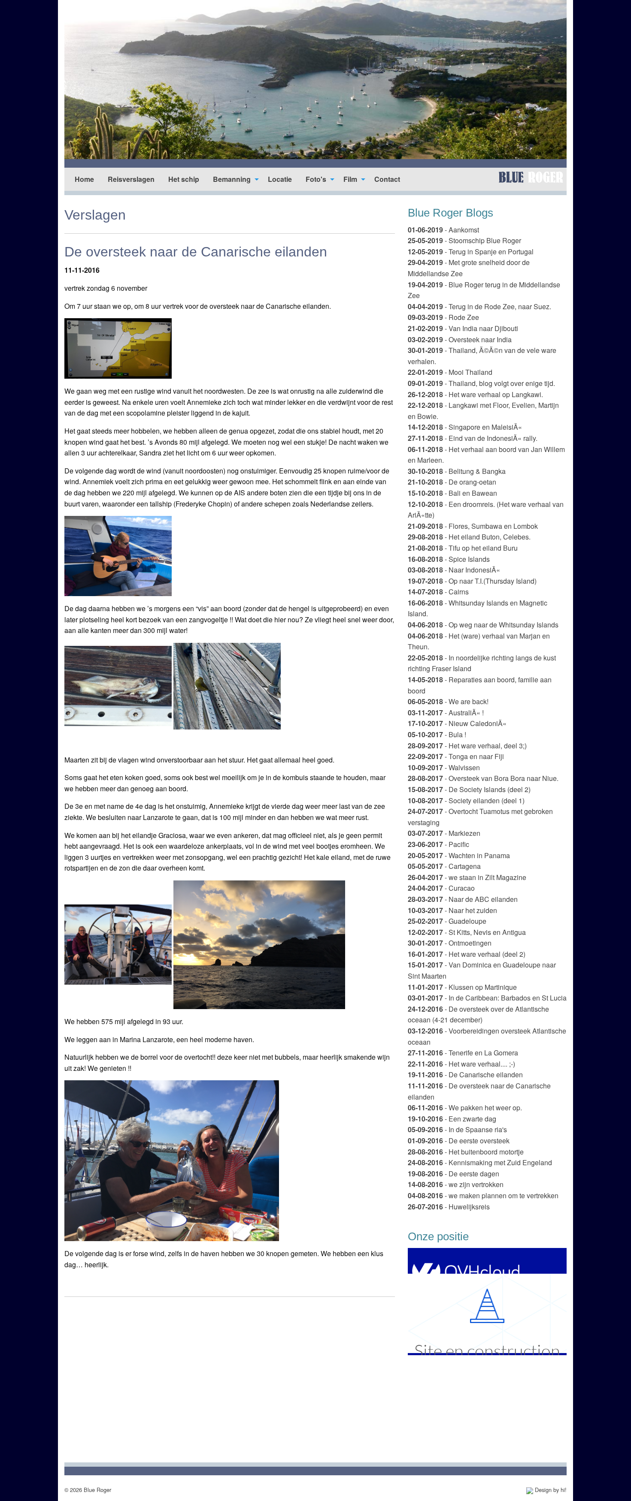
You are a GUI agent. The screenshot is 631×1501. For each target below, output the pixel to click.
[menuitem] (84, 179)
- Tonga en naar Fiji (456, 756)
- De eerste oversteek (459, 1140)
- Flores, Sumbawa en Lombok (473, 526)
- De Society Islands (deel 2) (469, 789)
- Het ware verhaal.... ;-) (461, 1064)
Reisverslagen (131, 179)
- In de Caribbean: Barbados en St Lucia (487, 998)
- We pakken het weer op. (465, 1107)
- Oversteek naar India (460, 339)
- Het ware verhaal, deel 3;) (467, 745)
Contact (387, 179)
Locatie (280, 179)
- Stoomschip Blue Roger (464, 240)
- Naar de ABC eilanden (463, 899)
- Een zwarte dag (452, 1119)
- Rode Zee (443, 317)
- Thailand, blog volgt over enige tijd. (481, 383)
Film (350, 179)
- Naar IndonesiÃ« (454, 570)
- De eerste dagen (453, 1173)
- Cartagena (444, 866)
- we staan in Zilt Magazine (467, 877)
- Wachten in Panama (459, 855)
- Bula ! (437, 734)
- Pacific (438, 844)
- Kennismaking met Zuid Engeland (480, 1162)
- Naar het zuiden (452, 910)
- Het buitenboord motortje (466, 1152)
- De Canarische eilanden (465, 1074)
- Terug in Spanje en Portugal (471, 251)
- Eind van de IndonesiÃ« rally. (472, 438)
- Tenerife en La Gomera (463, 1053)
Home (84, 179)
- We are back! (448, 701)
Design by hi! (550, 1490)
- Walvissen (444, 767)
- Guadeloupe (447, 921)
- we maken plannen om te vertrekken (483, 1195)
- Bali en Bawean (452, 493)
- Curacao (441, 888)
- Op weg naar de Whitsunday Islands (483, 625)
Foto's (316, 179)
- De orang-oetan (452, 482)
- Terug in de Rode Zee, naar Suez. (479, 306)
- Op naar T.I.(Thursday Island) (472, 581)
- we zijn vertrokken (456, 1184)
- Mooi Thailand (450, 372)
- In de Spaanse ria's (457, 1129)
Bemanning (232, 179)
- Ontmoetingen (449, 943)
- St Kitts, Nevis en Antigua (467, 932)
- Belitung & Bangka (457, 471)
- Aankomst (443, 230)
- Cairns (438, 592)
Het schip (183, 179)
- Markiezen (444, 833)
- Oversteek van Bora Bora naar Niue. (483, 778)
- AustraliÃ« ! (446, 712)
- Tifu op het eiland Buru (463, 548)
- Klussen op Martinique (462, 987)
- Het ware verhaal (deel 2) (466, 954)
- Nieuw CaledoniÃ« (457, 723)
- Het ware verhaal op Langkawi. (475, 394)
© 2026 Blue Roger (87, 1490)
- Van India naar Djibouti (463, 328)
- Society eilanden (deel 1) (466, 800)
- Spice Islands (449, 559)
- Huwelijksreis (449, 1207)
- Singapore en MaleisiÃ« (465, 427)
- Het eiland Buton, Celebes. (469, 537)
